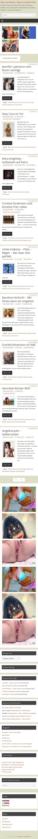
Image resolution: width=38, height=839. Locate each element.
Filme (3, 149)
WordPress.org (6, 827)
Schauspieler (30, 73)
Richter (8, 422)
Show (21, 240)
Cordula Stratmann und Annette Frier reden (17, 205)
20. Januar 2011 (19, 116)
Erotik (25, 147)
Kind (31, 419)
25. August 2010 (19, 209)
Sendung (17, 240)
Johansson (20, 377)
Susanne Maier (9, 73)
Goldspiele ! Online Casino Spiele (11, 732)
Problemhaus (5, 738)
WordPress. (27, 836)
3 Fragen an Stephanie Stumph (11, 691)
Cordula (18, 238)
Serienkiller (12, 471)
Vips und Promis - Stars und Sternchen (18, 2)
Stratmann (25, 240)
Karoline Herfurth (27, 304)
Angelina (10, 469)
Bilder (9, 147)
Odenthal (4, 288)
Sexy (6, 149)
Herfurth (34, 333)
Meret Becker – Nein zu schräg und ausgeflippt (23, 713)
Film (13, 192)
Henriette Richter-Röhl (16, 388)
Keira (23, 192)
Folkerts (14, 286)
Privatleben (5, 240)
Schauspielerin (5, 194)
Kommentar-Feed (7, 824)
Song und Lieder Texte (8, 769)
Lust (29, 286)
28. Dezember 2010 (20, 165)
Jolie (18, 469)
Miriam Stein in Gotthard (9, 694)
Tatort (16, 288)
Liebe (33, 419)
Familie (20, 419)
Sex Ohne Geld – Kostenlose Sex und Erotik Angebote (17, 743)
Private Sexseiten (6, 772)
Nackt (31, 469)
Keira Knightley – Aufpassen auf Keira (15, 160)
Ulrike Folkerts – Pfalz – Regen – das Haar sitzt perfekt (17, 252)
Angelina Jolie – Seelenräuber (11, 432)
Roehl (12, 422)
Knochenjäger (23, 469)
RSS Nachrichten (7, 741)
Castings (14, 333)
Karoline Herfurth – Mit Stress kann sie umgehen (18, 299)
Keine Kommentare (33, 64)
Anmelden (5, 818)
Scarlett (30, 377)
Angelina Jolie (29, 437)
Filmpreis (24, 333)
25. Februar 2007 (19, 437)
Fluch (15, 192)
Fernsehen (23, 238)
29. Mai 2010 (18, 347)
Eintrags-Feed (6, 821)
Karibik (19, 192)
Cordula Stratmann (15, 212)
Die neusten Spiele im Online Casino (12, 767)
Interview (31, 238)
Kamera (23, 286)
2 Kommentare (33, 111)
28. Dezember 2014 (20, 73)
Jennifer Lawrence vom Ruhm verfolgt (16, 68)
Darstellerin (21, 147)
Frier (27, 238)
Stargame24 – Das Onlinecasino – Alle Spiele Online (16, 746)
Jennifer (32, 102)
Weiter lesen (7, 98)
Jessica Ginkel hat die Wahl (9, 685)
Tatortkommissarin (22, 288)
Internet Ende (6, 735)
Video (11, 149)
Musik (28, 469)
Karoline (8, 335)
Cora (16, 147)
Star (21, 104)
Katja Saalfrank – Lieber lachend (21, 719)
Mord (32, 286)
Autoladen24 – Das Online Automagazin (13, 764)
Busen (16, 102)
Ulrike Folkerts (27, 259)
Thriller (17, 471)
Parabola (20, 836)
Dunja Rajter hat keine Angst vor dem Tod (19, 716)
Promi (9, 240)
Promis (13, 240)
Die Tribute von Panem (24, 102)
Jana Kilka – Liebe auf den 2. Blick (11, 683)
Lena (26, 286)
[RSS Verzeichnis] (5, 805)
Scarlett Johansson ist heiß (18, 344)
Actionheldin (11, 102)
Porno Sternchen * (8, 119)
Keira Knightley (31, 165)
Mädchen (4, 422)
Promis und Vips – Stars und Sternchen (13, 762)
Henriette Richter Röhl (9, 393)
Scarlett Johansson (29, 347)
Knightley (27, 192)
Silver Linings (16, 104)
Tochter (24, 422)
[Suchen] (34, 15)
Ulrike (28, 288)
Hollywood (14, 377)
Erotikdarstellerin (31, 147)
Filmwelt (29, 333)
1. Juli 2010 (18, 304)
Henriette (27, 419)
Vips (30, 240)
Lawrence (4, 104)
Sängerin (25, 377)
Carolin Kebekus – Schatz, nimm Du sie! (13, 688)
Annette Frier (6, 212)
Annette (10, 238)
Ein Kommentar (33, 295)
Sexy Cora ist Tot (12, 114)
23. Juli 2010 (18, 259)
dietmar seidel (6, 719)
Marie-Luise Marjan (15, 707)
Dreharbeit (19, 333)
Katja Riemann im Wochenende (21, 710)
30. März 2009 (19, 391)
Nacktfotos (9, 104)
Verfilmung (22, 471)
